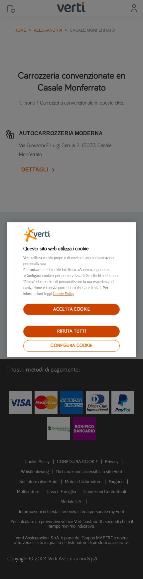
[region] (71, 289)
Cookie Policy (63, 294)
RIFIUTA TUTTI (71, 331)
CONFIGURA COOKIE (71, 345)
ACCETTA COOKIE (71, 309)
